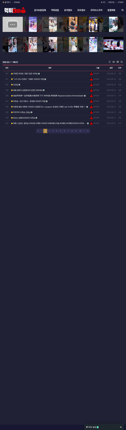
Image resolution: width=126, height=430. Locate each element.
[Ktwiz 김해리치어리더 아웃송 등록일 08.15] (53, 44)
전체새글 (17, 2)
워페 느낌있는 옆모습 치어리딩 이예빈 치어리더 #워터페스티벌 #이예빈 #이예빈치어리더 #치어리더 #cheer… (50, 123)
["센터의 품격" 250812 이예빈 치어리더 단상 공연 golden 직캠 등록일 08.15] (93, 44)
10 (80, 131)
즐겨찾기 (7, 2)
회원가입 (111, 2)
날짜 (111, 68)
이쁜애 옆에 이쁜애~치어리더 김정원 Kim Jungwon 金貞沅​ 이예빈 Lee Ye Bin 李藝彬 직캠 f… (49, 107)
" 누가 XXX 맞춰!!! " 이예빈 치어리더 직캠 (28, 79)
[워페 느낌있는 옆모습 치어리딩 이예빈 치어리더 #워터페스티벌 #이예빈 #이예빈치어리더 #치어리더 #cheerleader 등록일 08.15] (73, 44)
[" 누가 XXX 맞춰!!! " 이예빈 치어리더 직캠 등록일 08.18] (33, 24)
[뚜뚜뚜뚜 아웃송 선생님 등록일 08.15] (33, 44)
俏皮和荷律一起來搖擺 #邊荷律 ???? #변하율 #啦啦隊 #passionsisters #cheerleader (48, 96)
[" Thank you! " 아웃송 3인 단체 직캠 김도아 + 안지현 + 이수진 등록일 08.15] (113, 44)
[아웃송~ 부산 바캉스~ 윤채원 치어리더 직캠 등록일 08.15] (113, 24)
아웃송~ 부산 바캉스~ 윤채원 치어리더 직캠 (29, 101)
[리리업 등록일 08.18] (53, 24)
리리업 (15, 85)
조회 (119, 68)
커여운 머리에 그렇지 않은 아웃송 (25, 74)
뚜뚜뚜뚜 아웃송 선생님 (21, 112)
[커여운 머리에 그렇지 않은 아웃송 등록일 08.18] (13, 24)
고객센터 (120, 2)
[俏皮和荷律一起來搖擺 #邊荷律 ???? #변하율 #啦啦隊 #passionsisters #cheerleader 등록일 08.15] (93, 24)
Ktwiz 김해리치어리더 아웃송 (24, 118)
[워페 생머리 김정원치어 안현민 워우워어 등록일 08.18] (73, 24)
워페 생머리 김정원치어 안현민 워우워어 (27, 90)
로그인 (103, 2)
